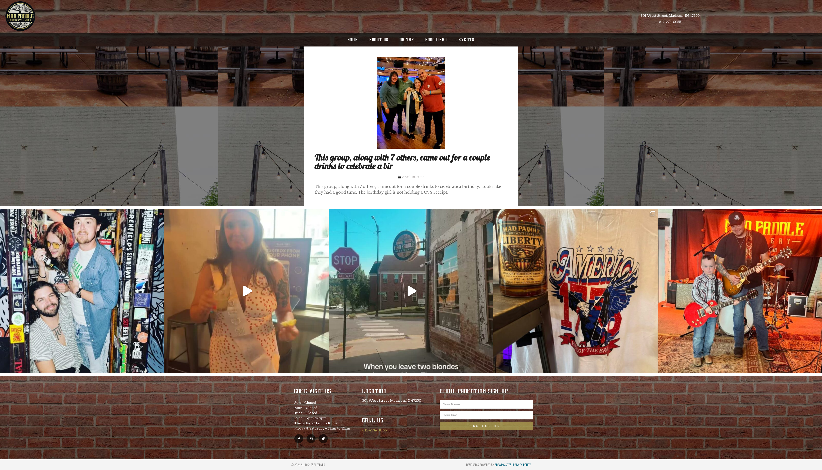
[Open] (82, 291)
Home (353, 40)
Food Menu (436, 40)
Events (466, 40)
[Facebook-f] (298, 438)
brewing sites (503, 464)
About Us (379, 40)
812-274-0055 (374, 430)
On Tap (407, 40)
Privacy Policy (522, 464)
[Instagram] (311, 438)
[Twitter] (323, 438)
